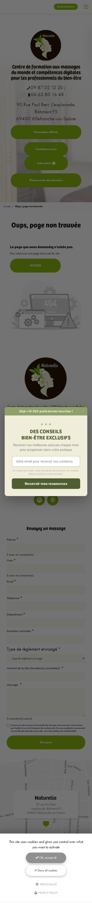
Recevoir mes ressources (46, 484)
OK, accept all (47, 858)
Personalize (48, 884)
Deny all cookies (47, 870)
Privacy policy (48, 892)
